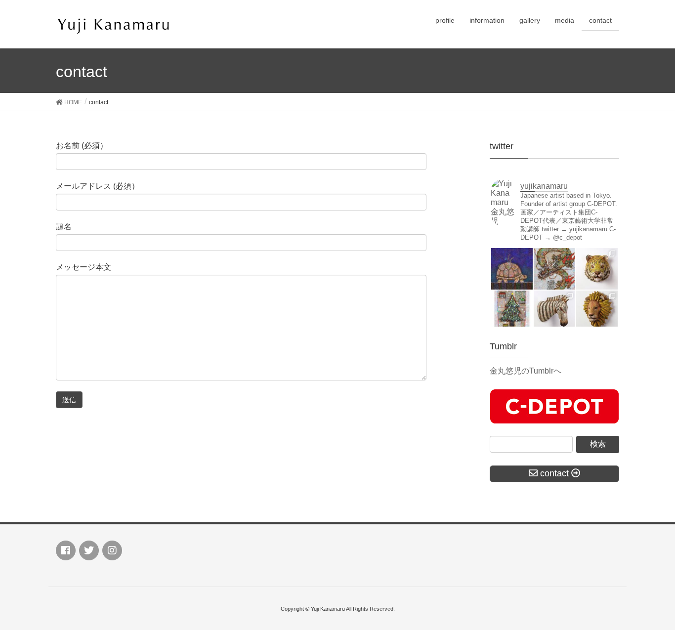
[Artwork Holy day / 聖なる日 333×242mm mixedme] (512, 311)
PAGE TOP (650, 602)
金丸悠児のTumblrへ (525, 371)
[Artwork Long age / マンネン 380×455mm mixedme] (512, 269)
